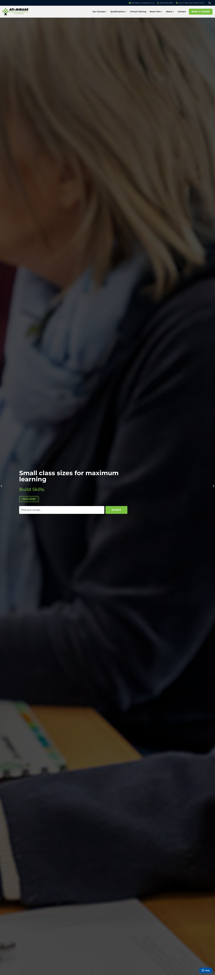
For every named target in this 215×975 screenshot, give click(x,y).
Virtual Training (138, 11)
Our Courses (99, 11)
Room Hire (155, 11)
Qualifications (117, 11)
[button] (1, 485)
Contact (182, 11)
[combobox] (61, 510)
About (169, 11)
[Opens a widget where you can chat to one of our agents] (206, 971)
